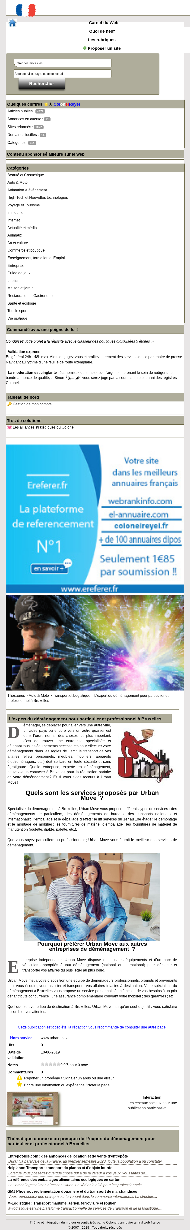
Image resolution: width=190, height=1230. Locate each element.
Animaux (14, 235)
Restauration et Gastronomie (30, 296)
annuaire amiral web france (140, 1222)
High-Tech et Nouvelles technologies (37, 197)
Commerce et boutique (26, 250)
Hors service (21, 1038)
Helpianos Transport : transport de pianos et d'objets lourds (59, 1168)
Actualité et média (22, 228)
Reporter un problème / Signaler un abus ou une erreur (69, 1078)
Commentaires (20, 1072)
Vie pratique (17, 318)
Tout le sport (17, 311)
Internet (13, 220)
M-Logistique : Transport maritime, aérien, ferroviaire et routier (61, 1203)
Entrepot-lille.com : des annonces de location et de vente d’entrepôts (67, 1156)
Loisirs (12, 281)
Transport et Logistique (71, 695)
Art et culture (17, 243)
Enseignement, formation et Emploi (36, 258)
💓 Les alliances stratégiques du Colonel (41, 427)
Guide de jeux (18, 273)
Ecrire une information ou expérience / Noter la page (67, 1085)
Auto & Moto (17, 182)
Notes (12, 1065)
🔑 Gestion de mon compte (29, 404)
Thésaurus (16, 695)
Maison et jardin (20, 288)
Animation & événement (27, 190)
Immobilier (16, 212)
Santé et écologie (21, 303)
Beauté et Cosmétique (25, 175)
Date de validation (16, 1055)
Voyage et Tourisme (23, 205)
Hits (10, 1045)
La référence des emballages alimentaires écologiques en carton (63, 1180)
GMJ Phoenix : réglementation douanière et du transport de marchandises (72, 1191)
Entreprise (15, 266)
